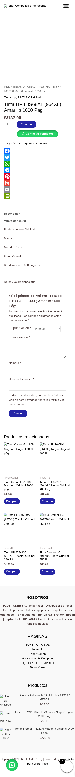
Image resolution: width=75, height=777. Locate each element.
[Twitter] (37, 157)
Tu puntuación (20, 328)
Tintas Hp (43, 86)
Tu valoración (19, 337)
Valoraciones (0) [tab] (15, 220)
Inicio (7, 86)
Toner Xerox (37, 667)
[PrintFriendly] (37, 196)
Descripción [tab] (12, 213)
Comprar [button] (12, 501)
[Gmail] (37, 183)
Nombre (15, 362)
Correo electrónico (21, 379)
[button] (12, 765)
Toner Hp (37, 649)
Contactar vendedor (39, 133)
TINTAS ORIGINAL (24, 86)
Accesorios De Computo (37, 658)
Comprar (26, 124)
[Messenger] (37, 170)
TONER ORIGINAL (38, 644)
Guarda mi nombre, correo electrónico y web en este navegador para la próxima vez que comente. (36, 400)
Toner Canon (37, 653)
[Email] (37, 189)
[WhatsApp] (37, 164)
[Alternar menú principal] (66, 6)
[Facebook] (37, 151)
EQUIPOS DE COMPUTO (37, 663)
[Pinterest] (37, 176)
